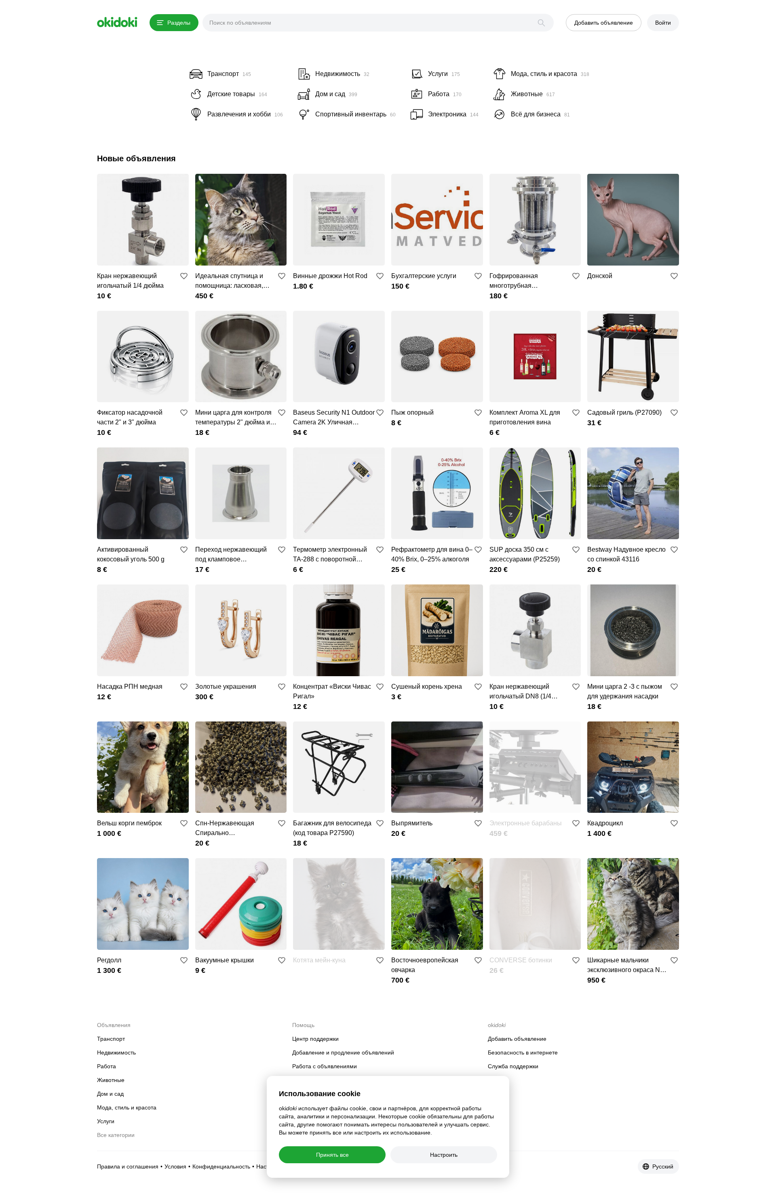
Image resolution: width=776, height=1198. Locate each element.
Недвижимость (116, 1052)
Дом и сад (110, 1093)
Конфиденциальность (221, 1166)
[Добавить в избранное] (184, 276)
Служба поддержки (513, 1066)
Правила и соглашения (127, 1166)
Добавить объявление (517, 1039)
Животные (110, 1080)
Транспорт (111, 1039)
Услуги (105, 1121)
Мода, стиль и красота (126, 1107)
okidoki (117, 22)
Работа (106, 1066)
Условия (175, 1166)
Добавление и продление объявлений (343, 1052)
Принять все (332, 1155)
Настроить (444, 1155)
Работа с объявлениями (324, 1066)
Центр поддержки (315, 1039)
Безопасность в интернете (523, 1052)
